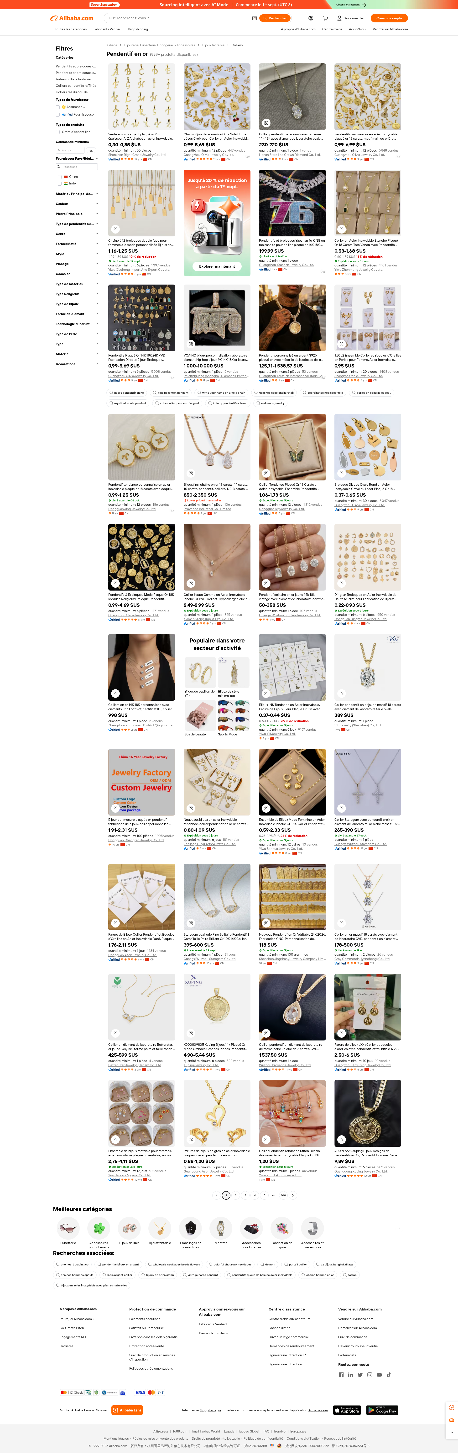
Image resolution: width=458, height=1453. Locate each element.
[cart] (326, 19)
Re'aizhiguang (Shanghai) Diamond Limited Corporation (217, 376)
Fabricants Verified (213, 1324)
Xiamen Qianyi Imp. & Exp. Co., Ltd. (209, 619)
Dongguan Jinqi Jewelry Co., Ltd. (132, 509)
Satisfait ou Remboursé (146, 1328)
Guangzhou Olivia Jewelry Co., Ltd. (209, 155)
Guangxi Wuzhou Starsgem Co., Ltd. (360, 844)
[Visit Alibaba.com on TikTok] (389, 1375)
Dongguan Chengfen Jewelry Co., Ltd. (136, 840)
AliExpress (161, 1431)
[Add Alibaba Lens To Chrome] (127, 1410)
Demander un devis (213, 1333)
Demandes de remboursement (291, 1346)
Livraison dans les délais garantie (153, 1337)
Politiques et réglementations (151, 1368)
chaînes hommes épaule (77, 1275)
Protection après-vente (146, 1346)
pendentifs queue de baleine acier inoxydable (262, 1275)
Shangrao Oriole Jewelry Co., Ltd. (358, 376)
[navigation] (77, 621)
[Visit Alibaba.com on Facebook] (341, 1375)
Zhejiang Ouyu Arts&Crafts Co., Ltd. (210, 844)
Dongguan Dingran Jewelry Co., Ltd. (360, 619)
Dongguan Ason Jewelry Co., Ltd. (132, 955)
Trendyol (279, 1431)
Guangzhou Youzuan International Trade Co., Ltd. (292, 376)
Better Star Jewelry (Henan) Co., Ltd (134, 1065)
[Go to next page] (293, 1195)
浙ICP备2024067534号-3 (351, 1446)
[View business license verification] (272, 1445)
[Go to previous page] (216, 1195)
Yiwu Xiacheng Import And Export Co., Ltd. (139, 269)
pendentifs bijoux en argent (120, 1264)
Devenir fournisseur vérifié (358, 1346)
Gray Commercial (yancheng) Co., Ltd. (362, 959)
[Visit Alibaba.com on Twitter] (360, 1375)
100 (283, 1195)
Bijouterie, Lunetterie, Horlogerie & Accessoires (159, 45)
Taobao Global (248, 1431)
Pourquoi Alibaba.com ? (77, 1319)
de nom (270, 1264)
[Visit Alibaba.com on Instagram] (370, 1375)
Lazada (229, 1431)
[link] (452, 1408)
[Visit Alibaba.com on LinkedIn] (351, 1375)
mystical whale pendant (130, 403)
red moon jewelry (272, 403)
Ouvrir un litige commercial (288, 1337)
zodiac (352, 1275)
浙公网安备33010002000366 (307, 1446)
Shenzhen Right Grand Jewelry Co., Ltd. (137, 155)
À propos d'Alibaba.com (78, 1309)
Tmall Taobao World (205, 1431)
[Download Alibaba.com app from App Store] (347, 1410)
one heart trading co (74, 1264)
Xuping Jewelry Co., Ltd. (201, 1065)
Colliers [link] (237, 45)
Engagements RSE (73, 1337)
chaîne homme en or (320, 1275)
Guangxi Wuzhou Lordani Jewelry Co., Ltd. (290, 615)
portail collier (298, 1264)
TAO (266, 1431)
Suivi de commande (352, 1337)
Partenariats (347, 1355)
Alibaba (111, 45)
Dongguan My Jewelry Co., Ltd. (282, 509)
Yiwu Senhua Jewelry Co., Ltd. (281, 849)
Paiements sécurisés (144, 1319)
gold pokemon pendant (173, 392)
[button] (254, 18)
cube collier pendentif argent (179, 403)
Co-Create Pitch (72, 1328)
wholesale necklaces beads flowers (176, 1264)
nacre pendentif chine (129, 392)
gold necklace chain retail (276, 392)
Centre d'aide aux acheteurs (289, 1319)
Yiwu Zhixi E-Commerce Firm (280, 1175)
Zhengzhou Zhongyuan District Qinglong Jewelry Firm (141, 725)
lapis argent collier (119, 1275)
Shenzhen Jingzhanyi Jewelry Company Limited (292, 959)
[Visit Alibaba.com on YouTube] (379, 1375)
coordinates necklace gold (325, 392)
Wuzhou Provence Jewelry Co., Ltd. (285, 1065)
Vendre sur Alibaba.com (355, 1319)
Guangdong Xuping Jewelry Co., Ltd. (361, 1171)
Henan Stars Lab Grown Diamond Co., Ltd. (290, 155)
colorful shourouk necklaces (232, 1264)
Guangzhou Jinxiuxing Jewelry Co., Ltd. (362, 1065)
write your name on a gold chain (223, 392)
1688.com (180, 1431)
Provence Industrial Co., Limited (207, 509)
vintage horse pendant (203, 1275)
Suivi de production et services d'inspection (152, 1357)
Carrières (66, 1346)
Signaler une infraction (285, 1364)
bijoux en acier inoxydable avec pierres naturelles (94, 1285)
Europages (298, 1431)
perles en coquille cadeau (374, 392)
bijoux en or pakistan (160, 1275)
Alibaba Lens (81, 1410)
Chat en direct (279, 1328)
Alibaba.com (318, 1410)
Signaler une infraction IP (287, 1355)
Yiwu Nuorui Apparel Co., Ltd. (129, 1175)
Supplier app (210, 1410)
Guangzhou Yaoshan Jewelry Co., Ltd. (286, 265)
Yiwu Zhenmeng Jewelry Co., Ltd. (358, 269)
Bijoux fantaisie (213, 45)
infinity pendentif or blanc (230, 403)
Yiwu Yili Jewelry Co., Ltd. (277, 734)
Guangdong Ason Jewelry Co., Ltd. (209, 1171)
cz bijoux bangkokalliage (337, 1264)
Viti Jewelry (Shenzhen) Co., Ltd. (357, 725)
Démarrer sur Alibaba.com (357, 1328)
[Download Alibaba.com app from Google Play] (382, 1410)
